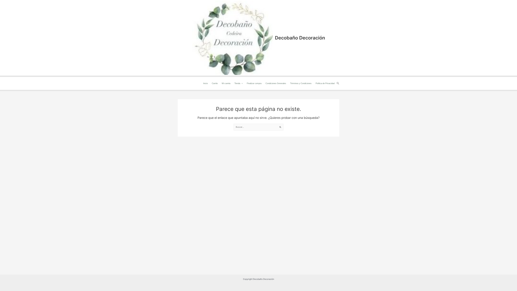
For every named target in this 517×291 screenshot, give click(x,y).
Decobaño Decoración (300, 38)
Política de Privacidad (325, 83)
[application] (241, 83)
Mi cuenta (226, 83)
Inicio (205, 83)
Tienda (237, 83)
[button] (338, 83)
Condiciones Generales (276, 83)
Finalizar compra (254, 83)
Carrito (215, 83)
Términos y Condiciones (301, 83)
